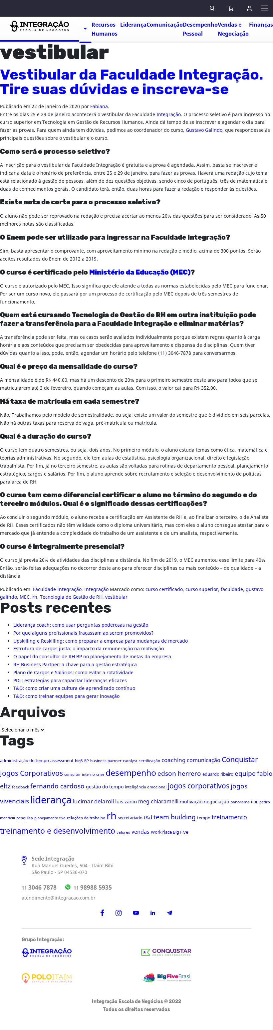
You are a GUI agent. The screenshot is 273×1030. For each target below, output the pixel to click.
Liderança (133, 25)
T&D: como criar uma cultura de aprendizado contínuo (74, 688)
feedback (20, 787)
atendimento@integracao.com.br (59, 898)
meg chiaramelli (158, 802)
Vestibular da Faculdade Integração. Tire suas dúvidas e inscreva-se (131, 82)
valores (123, 832)
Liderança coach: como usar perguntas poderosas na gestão (80, 625)
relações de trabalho (86, 818)
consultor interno (79, 774)
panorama (240, 802)
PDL (254, 802)
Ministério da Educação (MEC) (139, 272)
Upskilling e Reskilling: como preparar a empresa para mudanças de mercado (100, 641)
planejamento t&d (50, 818)
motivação (191, 801)
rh (34, 597)
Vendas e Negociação (233, 29)
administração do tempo (24, 760)
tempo (203, 818)
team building (174, 817)
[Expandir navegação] (264, 8)
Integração (168, 114)
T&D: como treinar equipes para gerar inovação (66, 696)
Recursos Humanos (105, 29)
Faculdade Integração (57, 589)
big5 (79, 761)
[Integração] (39, 29)
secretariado (130, 818)
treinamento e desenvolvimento (57, 831)
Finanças (261, 25)
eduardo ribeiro (217, 774)
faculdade (232, 589)
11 (39, 887)
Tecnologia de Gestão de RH (71, 597)
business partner (106, 761)
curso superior (201, 589)
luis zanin (126, 801)
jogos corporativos (198, 786)
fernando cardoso (57, 786)
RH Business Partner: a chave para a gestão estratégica (75, 664)
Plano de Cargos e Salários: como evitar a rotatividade (73, 672)
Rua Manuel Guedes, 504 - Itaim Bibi (73, 865)
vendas (140, 832)
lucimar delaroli (93, 801)
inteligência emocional (145, 787)
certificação (149, 761)
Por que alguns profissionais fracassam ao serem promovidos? (83, 633)
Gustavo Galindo (204, 130)
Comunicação (164, 25)
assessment (62, 760)
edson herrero (179, 773)
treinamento (229, 817)
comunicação (203, 760)
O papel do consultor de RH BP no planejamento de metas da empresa (92, 656)
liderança (51, 800)
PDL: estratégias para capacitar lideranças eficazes (70, 680)
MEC (25, 597)
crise (100, 774)
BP (86, 760)
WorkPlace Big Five (169, 832)
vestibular (116, 597)
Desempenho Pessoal (200, 29)
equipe (245, 773)
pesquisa (24, 818)
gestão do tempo (105, 786)
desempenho (131, 773)
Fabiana (99, 106)
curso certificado (164, 589)
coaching (173, 760)
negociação (216, 801)
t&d (148, 817)
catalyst (130, 761)
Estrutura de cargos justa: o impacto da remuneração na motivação (88, 648)
